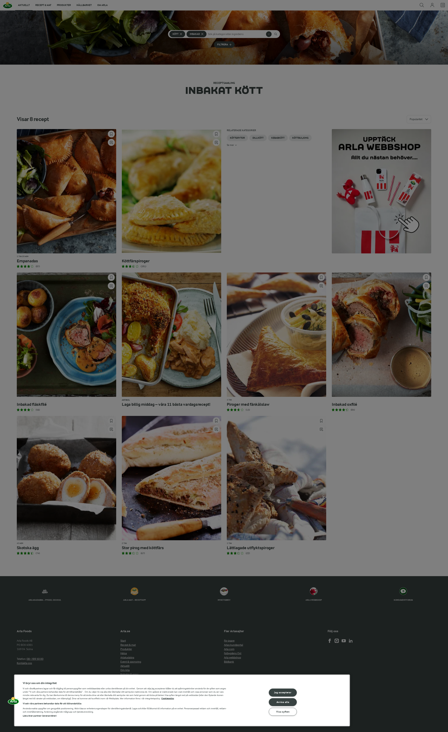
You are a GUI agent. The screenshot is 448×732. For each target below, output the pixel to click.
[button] (13, 701)
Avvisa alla (282, 702)
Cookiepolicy (167, 698)
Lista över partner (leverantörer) (40, 715)
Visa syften (283, 711)
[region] (182, 700)
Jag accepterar (282, 692)
